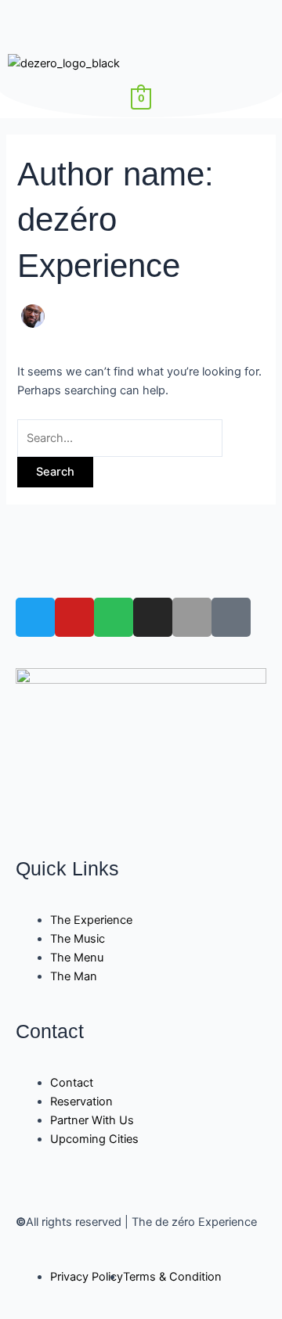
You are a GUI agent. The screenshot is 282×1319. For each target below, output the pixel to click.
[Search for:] (119, 438)
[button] (141, 23)
